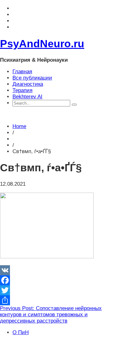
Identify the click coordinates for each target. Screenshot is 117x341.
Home (19, 126)
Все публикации (32, 78)
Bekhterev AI (27, 97)
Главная (22, 72)
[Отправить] (58, 300)
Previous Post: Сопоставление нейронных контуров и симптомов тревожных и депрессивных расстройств (51, 314)
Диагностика (27, 84)
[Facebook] (58, 280)
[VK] (58, 270)
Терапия (22, 90)
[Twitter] (58, 290)
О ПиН (20, 332)
